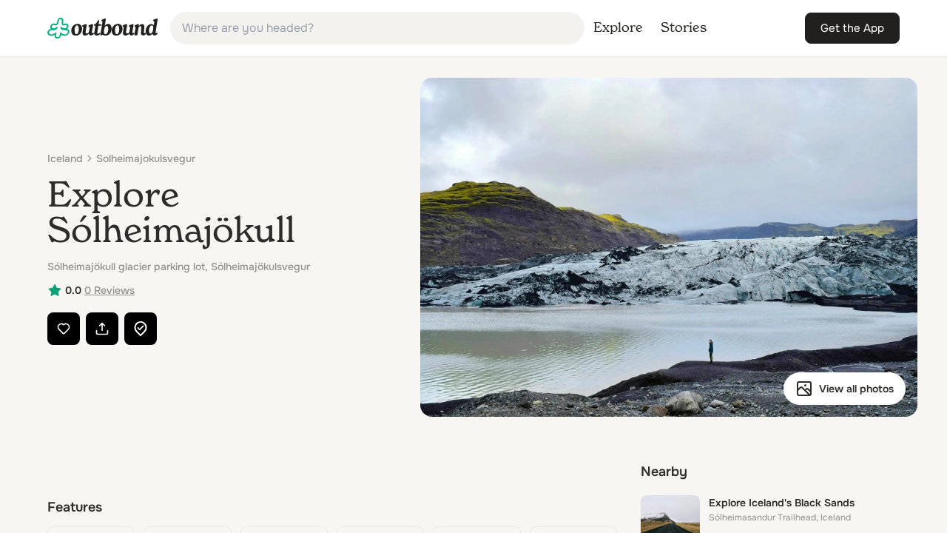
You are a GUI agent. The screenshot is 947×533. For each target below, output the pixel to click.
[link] (102, 28)
